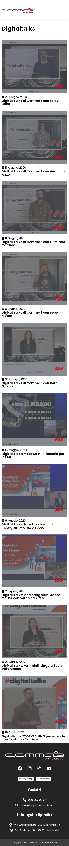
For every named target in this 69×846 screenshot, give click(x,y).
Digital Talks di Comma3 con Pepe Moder (30, 314)
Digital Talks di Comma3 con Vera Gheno (30, 384)
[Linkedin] (29, 768)
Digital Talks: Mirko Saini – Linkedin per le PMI (33, 455)
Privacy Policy (25, 778)
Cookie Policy (43, 778)
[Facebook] (20, 768)
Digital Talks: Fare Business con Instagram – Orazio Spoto (27, 526)
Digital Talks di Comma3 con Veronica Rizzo (33, 173)
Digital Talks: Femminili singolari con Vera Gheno (32, 667)
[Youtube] (49, 768)
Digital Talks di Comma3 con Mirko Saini (30, 102)
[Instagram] (39, 768)
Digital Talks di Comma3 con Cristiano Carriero (33, 243)
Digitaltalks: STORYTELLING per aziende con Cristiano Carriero (33, 738)
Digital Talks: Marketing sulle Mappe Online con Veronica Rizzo (31, 596)
